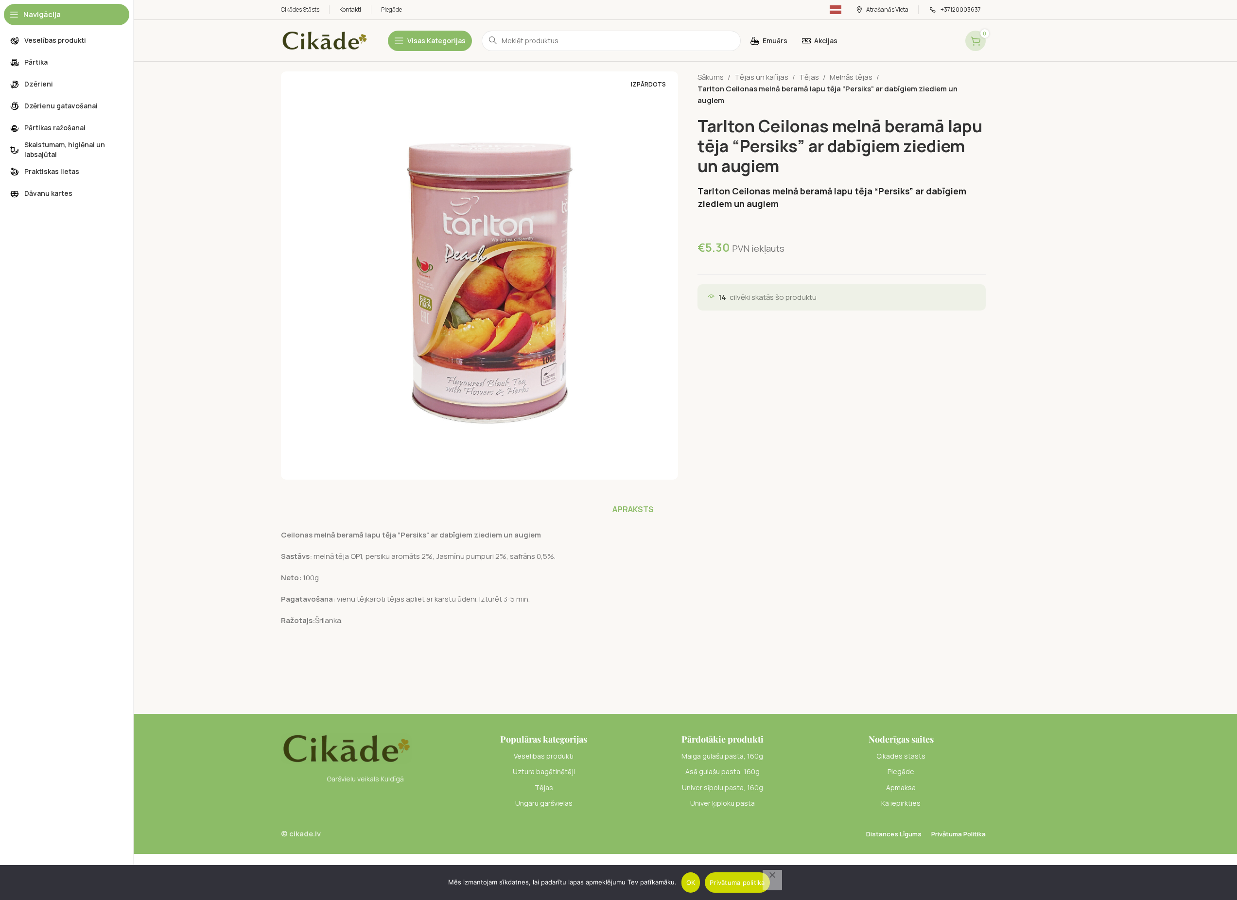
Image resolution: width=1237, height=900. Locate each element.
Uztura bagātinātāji (544, 771)
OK (691, 882)
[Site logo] (324, 40)
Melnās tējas (851, 77)
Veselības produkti (544, 756)
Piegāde (901, 771)
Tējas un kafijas (761, 77)
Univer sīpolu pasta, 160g (722, 787)
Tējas (809, 77)
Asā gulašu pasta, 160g (722, 771)
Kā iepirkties (901, 803)
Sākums (710, 77)
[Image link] (346, 748)
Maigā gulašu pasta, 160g (722, 756)
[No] (772, 880)
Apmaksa (901, 787)
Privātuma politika (737, 882)
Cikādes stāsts (900, 756)
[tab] (633, 509)
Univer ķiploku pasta (722, 803)
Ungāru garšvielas (544, 803)
